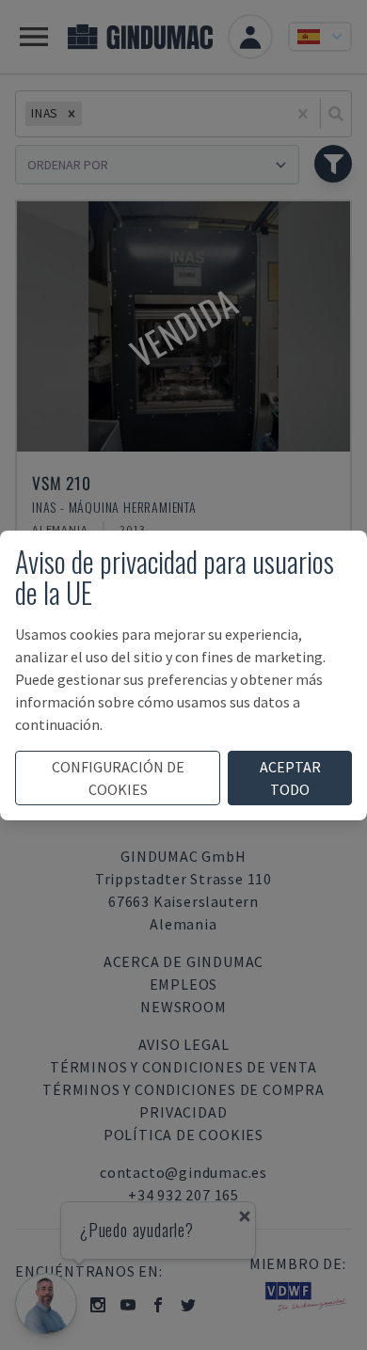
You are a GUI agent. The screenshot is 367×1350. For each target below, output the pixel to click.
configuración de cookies (118, 778)
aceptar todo (290, 778)
